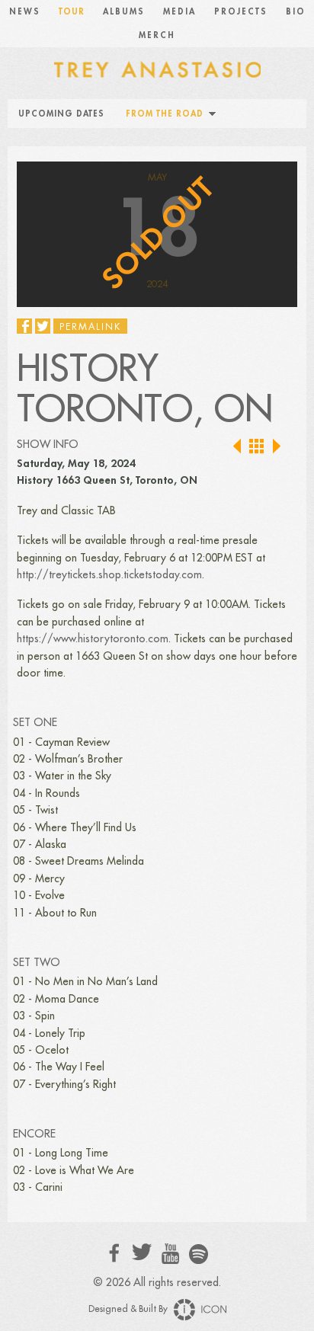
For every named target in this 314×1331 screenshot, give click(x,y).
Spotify (198, 1253)
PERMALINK (90, 326)
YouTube (170, 1254)
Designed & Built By (129, 1308)
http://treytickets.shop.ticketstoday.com (109, 574)
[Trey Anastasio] (157, 68)
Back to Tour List (257, 447)
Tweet (42, 326)
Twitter (142, 1252)
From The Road (164, 114)
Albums (124, 12)
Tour (72, 12)
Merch (157, 35)
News (24, 12)
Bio (296, 12)
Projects (241, 12)
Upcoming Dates (61, 114)
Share (24, 326)
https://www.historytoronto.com (92, 638)
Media (179, 12)
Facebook (114, 1252)
